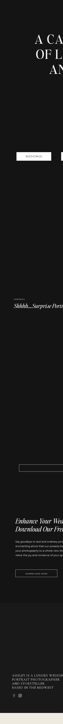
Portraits (19, 299)
